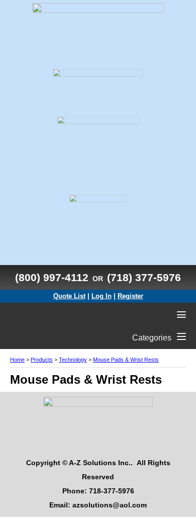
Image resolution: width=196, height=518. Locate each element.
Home (17, 360)
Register (130, 296)
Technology (73, 360)
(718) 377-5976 (144, 277)
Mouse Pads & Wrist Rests (126, 360)
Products (42, 360)
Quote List (69, 296)
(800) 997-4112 (51, 277)
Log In (101, 296)
